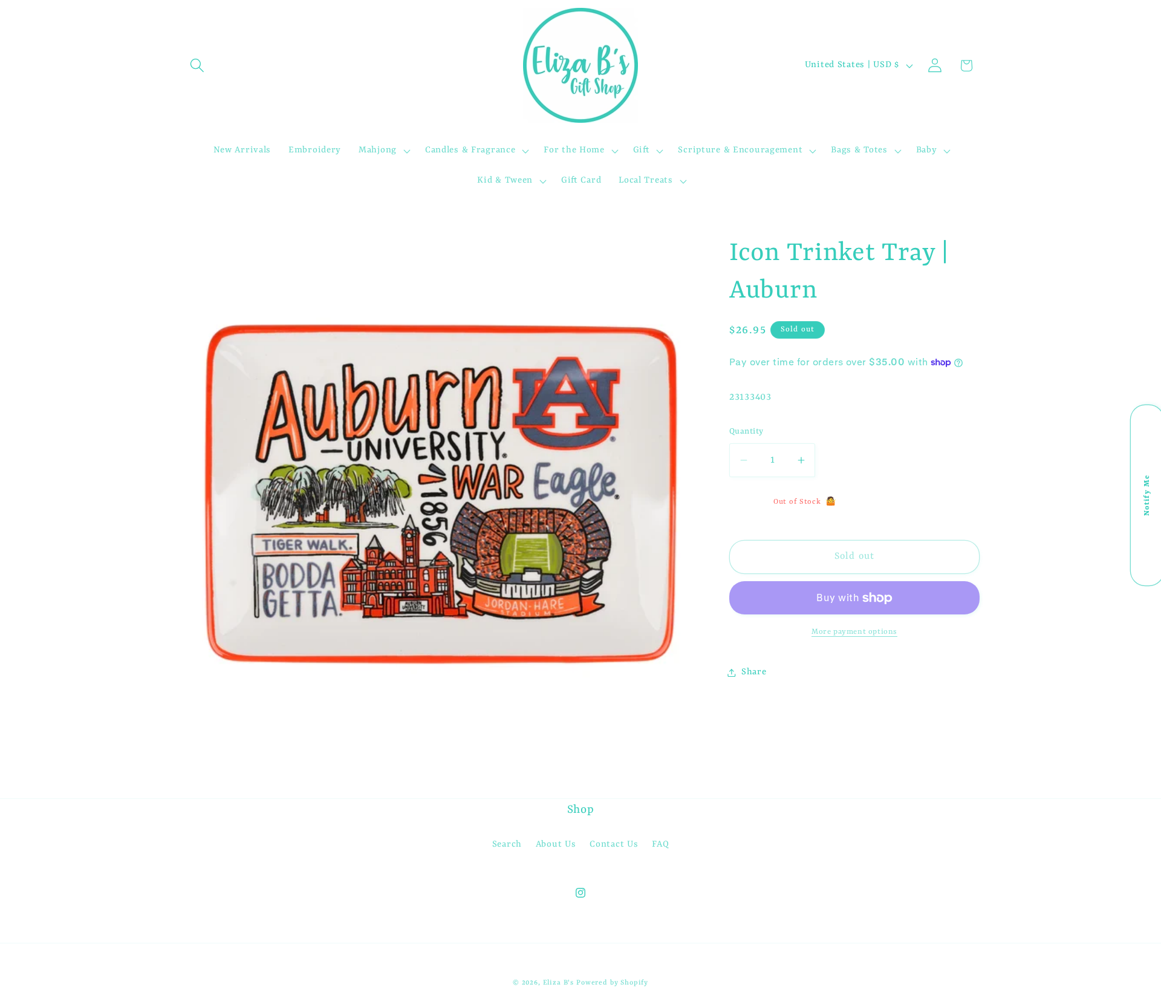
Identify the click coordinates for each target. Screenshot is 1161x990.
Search (507, 844)
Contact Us (614, 844)
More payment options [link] (854, 632)
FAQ (660, 844)
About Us (556, 844)
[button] (197, 66)
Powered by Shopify (612, 983)
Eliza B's (558, 983)
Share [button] (754, 672)
